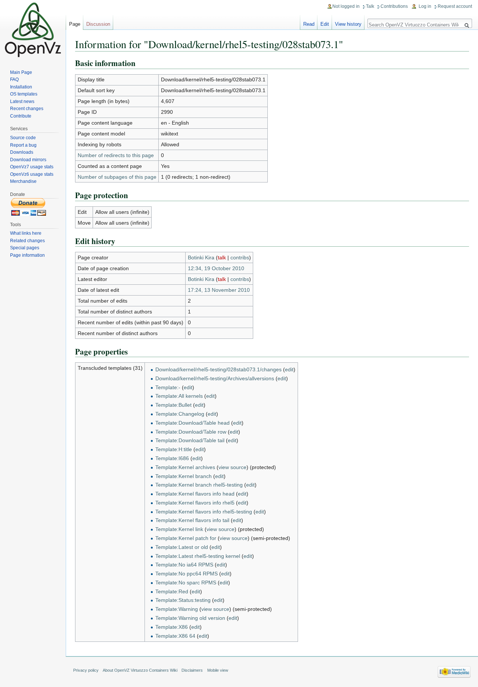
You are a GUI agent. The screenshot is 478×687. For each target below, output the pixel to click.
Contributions (394, 6)
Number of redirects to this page (116, 155)
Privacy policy (86, 670)
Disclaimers (192, 670)
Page (74, 24)
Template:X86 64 (175, 636)
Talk (370, 6)
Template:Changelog (179, 414)
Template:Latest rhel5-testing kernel (197, 556)
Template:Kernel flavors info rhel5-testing (203, 512)
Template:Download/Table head (192, 423)
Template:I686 (172, 458)
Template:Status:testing (183, 600)
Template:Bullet (173, 405)
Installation (21, 87)
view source (232, 467)
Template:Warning (176, 609)
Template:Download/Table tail (189, 440)
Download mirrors (28, 159)
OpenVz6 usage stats (31, 174)
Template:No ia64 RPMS (184, 565)
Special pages (24, 247)
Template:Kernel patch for (185, 538)
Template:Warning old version (190, 618)
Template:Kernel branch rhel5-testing (199, 485)
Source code (23, 137)
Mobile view (217, 670)
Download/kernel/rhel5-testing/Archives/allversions (214, 378)
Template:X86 (171, 627)
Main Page (21, 72)
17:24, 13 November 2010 (219, 290)
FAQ (14, 79)
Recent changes (26, 108)
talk (222, 257)
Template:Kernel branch (183, 476)
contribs (239, 257)
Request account (455, 6)
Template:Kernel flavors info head (195, 494)
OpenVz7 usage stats (31, 166)
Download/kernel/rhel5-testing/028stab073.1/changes (218, 369)
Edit (324, 24)
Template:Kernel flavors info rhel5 (195, 503)
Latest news (22, 101)
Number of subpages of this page (117, 177)
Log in (425, 6)
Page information (27, 255)
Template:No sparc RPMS (185, 582)
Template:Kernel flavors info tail (192, 520)
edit (289, 369)
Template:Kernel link (179, 529)
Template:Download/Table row (190, 432)
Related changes (27, 240)
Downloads (21, 152)
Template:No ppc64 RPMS (186, 574)
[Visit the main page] (33, 30)
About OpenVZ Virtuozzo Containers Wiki (140, 670)
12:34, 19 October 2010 (216, 268)
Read (308, 24)
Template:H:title (173, 449)
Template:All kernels (179, 396)
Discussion (98, 24)
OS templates (23, 94)
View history (348, 24)
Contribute (20, 116)
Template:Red (171, 591)
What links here (25, 233)
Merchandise (23, 181)
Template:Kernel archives (185, 467)
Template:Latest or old (181, 547)
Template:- (167, 387)
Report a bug (23, 145)
